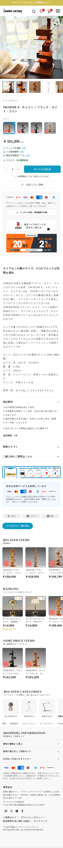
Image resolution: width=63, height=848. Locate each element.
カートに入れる (42, 169)
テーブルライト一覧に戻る (17, 526)
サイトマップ (40, 821)
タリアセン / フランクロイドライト (35, 390)
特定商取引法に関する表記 (16, 821)
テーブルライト (12, 100)
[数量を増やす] (18, 169)
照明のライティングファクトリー (24, 827)
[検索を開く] (34, 11)
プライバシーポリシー (32, 817)
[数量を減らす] (7, 169)
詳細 (24, 148)
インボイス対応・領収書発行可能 (33, 212)
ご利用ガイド (9, 817)
